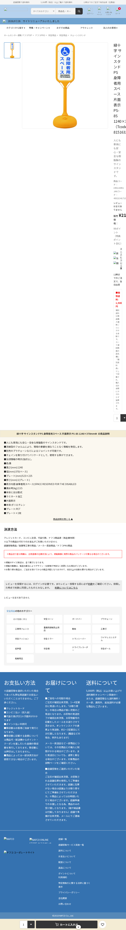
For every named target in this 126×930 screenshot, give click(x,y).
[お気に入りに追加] (102, 924)
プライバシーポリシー (69, 892)
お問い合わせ (64, 903)
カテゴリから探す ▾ (15, 27)
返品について (64, 867)
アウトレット (86, 27)
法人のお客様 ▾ (110, 27)
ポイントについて (66, 873)
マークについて (121, 258)
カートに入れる (69, 925)
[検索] (79, 11)
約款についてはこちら (66, 587)
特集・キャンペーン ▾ (39, 27)
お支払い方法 (19, 682)
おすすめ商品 (63, 27)
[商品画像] (12, 50)
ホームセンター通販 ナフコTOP (18, 35)
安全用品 (52, 35)
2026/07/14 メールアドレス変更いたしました (34, 21)
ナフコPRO (40, 35)
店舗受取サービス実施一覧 (71, 844)
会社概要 (62, 898)
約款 (90, 583)
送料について (101, 682)
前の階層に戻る (20, 619)
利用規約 (62, 877)
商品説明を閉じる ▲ (63, 519)
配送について (64, 862)
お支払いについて (66, 856)
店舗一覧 (62, 839)
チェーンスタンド (78, 35)
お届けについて (61, 686)
